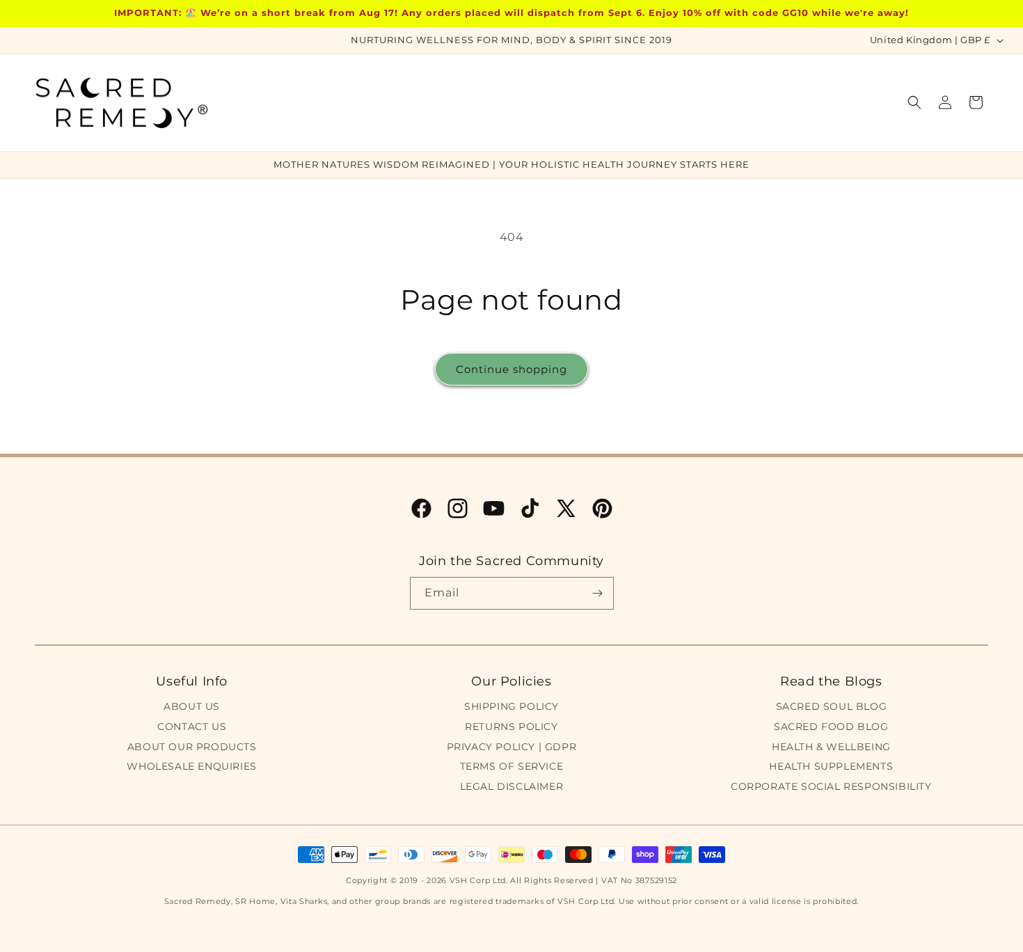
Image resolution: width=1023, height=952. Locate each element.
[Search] (914, 102)
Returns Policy (511, 726)
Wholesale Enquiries (191, 766)
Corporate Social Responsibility (831, 786)
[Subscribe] (597, 593)
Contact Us (191, 726)
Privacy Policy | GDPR (512, 746)
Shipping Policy (511, 706)
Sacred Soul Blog (831, 706)
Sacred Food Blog (831, 726)
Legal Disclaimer (512, 786)
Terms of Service (512, 766)
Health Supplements (831, 766)
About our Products (192, 746)
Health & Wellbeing (831, 746)
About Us (192, 706)
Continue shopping (511, 369)
